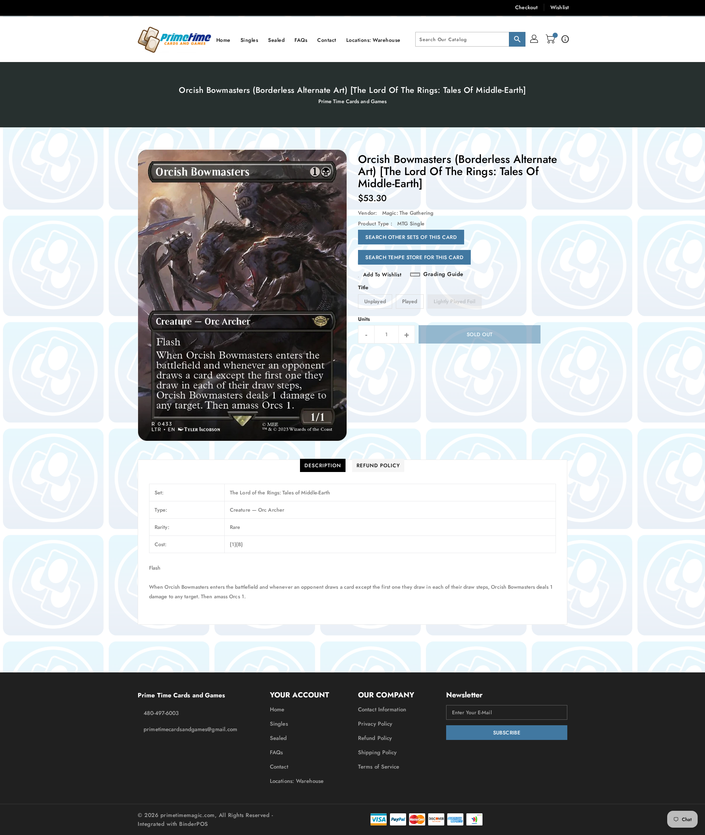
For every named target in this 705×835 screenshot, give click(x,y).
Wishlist (559, 7)
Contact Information (382, 709)
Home (277, 709)
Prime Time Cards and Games (352, 101)
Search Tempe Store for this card (414, 257)
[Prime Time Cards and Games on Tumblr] (184, 7)
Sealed (278, 738)
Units (364, 319)
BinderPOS (193, 824)
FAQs (276, 752)
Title (363, 287)
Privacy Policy (375, 724)
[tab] (323, 465)
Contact (279, 767)
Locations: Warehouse (296, 781)
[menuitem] (223, 39)
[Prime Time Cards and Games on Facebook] (127, 7)
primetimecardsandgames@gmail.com (189, 729)
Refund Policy (375, 738)
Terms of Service (379, 767)
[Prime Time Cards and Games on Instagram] (170, 7)
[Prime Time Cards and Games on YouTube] (199, 7)
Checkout (526, 7)
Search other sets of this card (411, 237)
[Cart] (551, 39)
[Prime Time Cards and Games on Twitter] (141, 7)
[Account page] (534, 39)
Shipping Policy (377, 752)
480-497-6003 (161, 713)
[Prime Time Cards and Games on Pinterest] (156, 7)
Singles (279, 724)
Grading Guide (443, 274)
